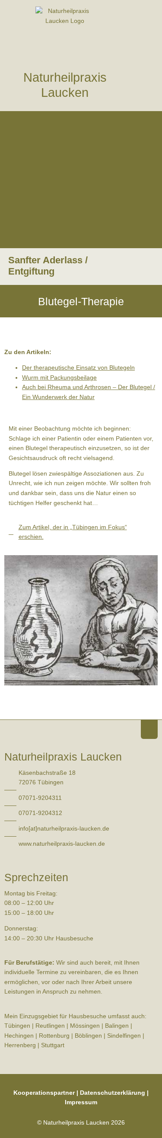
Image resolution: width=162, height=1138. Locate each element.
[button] (149, 87)
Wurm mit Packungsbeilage (59, 377)
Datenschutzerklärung (112, 1093)
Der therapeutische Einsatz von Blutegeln (78, 367)
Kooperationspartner (44, 1093)
